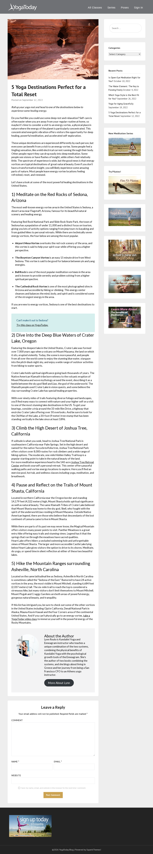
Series (111, 7)
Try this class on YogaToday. (32, 325)
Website (16, 775)
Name (15, 761)
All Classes (95, 7)
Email (58, 761)
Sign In (138, 7)
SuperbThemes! (94, 849)
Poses (125, 7)
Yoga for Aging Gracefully (120, 103)
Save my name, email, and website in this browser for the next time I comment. (53, 788)
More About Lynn (59, 683)
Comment (17, 720)
